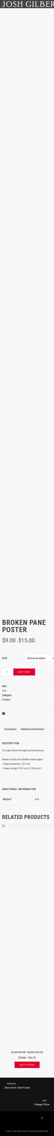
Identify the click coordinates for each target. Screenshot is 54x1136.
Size (4, 658)
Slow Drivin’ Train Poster (17, 1086)
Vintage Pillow (42, 1103)
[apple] (11, 1118)
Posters (6, 699)
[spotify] (19, 1118)
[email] (30, 1125)
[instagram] (23, 1125)
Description (10, 729)
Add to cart (24, 672)
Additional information (32, 729)
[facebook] (34, 1118)
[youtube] (27, 1119)
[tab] (10, 729)
